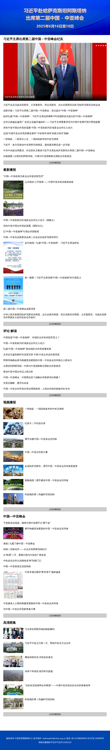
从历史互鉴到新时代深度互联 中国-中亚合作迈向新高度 (31, 354)
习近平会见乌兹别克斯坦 (16, 105)
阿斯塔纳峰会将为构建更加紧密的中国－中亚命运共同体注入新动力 (37, 360)
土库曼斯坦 (36, 105)
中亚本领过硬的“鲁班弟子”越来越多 (43, 572)
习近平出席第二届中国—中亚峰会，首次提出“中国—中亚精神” (46, 110)
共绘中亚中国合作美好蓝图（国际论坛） (24, 226)
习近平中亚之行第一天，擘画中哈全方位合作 (48, 643)
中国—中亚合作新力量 (36, 452)
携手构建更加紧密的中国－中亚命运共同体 (46, 528)
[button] (96, 45)
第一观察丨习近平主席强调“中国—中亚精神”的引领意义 (53, 277)
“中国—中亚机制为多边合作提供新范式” (23, 176)
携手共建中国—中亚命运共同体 (41, 439)
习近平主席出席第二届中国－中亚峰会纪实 (33, 39)
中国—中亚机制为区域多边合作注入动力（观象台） (29, 220)
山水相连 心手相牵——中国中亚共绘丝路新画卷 (49, 182)
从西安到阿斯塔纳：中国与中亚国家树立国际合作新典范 (32, 366)
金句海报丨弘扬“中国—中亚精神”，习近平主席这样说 (52, 243)
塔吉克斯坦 (50, 105)
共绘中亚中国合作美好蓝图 (17, 127)
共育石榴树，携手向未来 (16, 383)
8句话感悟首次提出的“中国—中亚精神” (73, 116)
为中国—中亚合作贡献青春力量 (19, 609)
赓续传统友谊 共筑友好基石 (39, 657)
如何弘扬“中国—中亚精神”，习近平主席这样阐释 (28, 116)
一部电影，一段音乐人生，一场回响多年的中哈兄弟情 (30, 139)
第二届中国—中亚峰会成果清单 (19, 309)
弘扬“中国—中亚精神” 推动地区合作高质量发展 (27, 349)
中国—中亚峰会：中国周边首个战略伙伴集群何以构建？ (32, 377)
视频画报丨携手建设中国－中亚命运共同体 (46, 480)
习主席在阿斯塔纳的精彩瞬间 (40, 629)
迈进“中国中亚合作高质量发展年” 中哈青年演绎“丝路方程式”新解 (36, 133)
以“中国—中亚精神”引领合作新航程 (21, 231)
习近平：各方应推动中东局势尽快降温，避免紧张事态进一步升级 (36, 145)
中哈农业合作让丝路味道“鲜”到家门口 (22, 560)
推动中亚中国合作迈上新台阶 (18, 371)
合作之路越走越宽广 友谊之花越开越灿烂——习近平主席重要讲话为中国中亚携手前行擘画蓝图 (51, 122)
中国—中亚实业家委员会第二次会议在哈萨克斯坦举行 (30, 237)
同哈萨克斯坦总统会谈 (88, 105)
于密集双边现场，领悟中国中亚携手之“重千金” (27, 523)
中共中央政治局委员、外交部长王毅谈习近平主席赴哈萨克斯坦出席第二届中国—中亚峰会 (49, 150)
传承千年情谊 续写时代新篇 (39, 671)
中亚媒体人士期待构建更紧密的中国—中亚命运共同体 (30, 603)
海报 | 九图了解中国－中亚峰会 (19, 543)
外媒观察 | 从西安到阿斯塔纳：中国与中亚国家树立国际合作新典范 (37, 156)
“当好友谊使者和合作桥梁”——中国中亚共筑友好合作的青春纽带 (57, 685)
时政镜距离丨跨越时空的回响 (40, 494)
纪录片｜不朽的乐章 (35, 423)
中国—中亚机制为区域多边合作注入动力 (52, 127)
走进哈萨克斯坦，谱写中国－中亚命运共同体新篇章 (51, 466)
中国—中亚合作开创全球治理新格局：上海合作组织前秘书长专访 (36, 389)
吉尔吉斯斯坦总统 (67, 105)
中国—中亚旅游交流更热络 (17, 566)
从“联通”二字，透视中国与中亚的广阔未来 (24, 555)
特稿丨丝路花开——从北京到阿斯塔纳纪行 (25, 549)
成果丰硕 (7, 110)
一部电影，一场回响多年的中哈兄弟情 (44, 409)
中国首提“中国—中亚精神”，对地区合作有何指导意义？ (31, 337)
